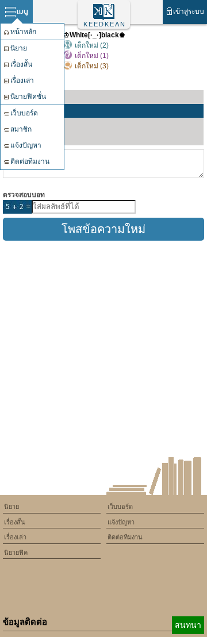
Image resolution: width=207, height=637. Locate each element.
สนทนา (188, 625)
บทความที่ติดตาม (38, 138)
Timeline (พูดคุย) (37, 111)
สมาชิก (21, 129)
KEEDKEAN (104, 24)
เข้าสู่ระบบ (188, 11)
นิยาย (18, 48)
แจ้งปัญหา (25, 145)
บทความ (25, 125)
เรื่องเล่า (22, 80)
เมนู (22, 11)
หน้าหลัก (23, 32)
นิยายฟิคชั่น (28, 96)
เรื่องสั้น (21, 64)
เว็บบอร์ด (24, 113)
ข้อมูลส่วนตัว (31, 97)
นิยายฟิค (16, 552)
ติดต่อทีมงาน (29, 161)
